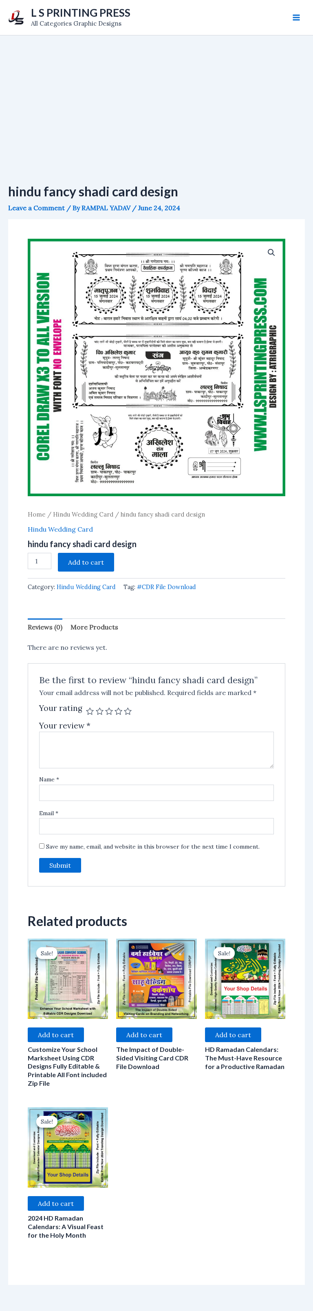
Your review (64, 725)
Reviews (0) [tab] (45, 627)
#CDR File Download (166, 587)
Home (37, 514)
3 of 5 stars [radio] (109, 711)
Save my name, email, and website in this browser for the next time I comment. (153, 846)
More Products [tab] (94, 627)
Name (49, 779)
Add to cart (86, 562)
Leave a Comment (36, 208)
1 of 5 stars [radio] (90, 711)
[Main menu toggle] (296, 17)
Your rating (60, 708)
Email (48, 813)
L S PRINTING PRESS (80, 12)
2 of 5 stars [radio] (100, 711)
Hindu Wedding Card (83, 514)
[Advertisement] (156, 97)
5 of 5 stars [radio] (128, 711)
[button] (271, 252)
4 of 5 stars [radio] (118, 711)
